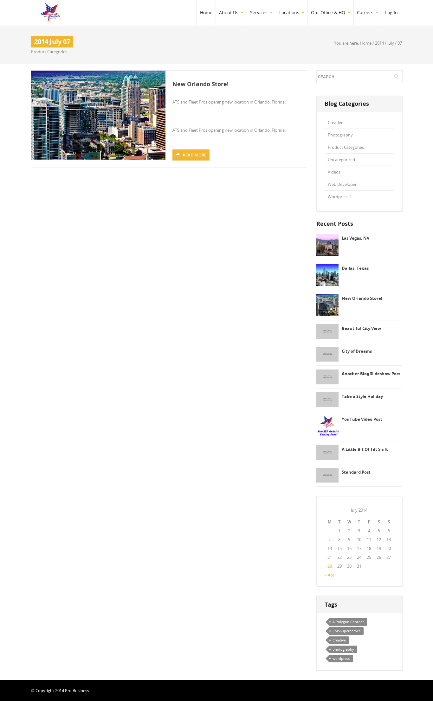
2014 (379, 43)
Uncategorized (341, 159)
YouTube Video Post (362, 419)
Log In (391, 12)
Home (206, 12)
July (390, 43)
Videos (334, 172)
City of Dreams (357, 351)
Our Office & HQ (328, 12)
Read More (194, 155)
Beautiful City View (361, 328)
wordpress (341, 658)
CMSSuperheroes (346, 630)
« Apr (329, 575)
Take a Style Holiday (362, 396)
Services (259, 12)
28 (329, 566)
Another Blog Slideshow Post (371, 373)
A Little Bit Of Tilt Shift (365, 449)
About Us (228, 12)
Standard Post (356, 472)
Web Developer (342, 184)
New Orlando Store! (200, 84)
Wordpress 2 (340, 196)
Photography (340, 135)
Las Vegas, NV (355, 238)
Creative (335, 122)
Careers (365, 12)
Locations (289, 12)
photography (343, 649)
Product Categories (49, 51)
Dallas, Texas (355, 268)
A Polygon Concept (348, 621)
